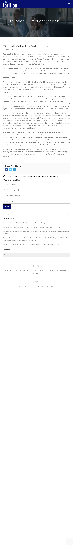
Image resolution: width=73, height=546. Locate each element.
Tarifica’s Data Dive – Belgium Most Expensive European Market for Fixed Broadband (31, 244)
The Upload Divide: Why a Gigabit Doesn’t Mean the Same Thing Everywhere (28, 223)
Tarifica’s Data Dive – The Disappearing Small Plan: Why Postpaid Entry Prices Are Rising (31, 227)
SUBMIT (6, 206)
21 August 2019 (8, 49)
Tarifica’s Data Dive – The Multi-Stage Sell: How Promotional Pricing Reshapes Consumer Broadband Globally (36, 232)
